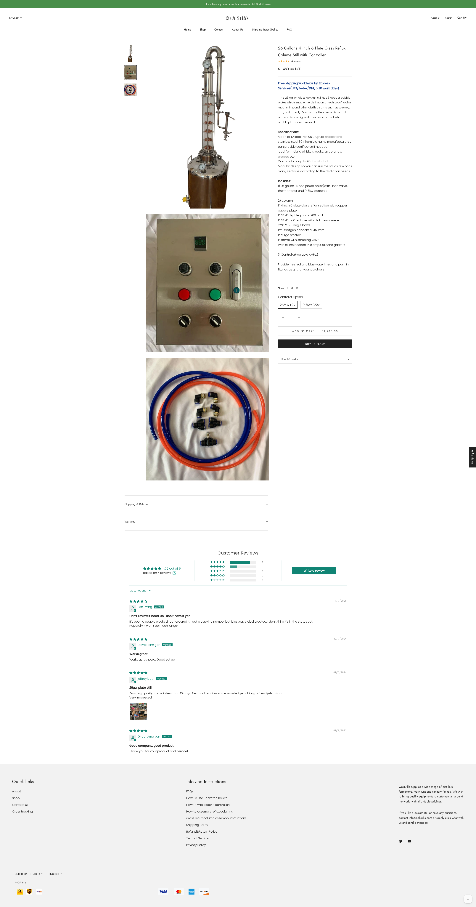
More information (289, 359)
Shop (203, 30)
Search (448, 18)
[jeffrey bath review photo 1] (138, 711)
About (16, 791)
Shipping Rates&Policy (264, 30)
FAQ (289, 30)
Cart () (462, 18)
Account (435, 18)
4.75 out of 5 (172, 568)
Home (187, 30)
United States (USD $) (27, 874)
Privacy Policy (196, 845)
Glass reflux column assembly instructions (216, 818)
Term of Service (197, 838)
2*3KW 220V (311, 305)
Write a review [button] (314, 570)
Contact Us (20, 805)
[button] (217, 562)
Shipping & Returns (136, 504)
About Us (237, 30)
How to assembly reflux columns (209, 811)
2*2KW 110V (287, 305)
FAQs (189, 791)
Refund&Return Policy (201, 831)
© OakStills (20, 882)
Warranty (130, 522)
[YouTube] (409, 841)
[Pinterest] (297, 288)
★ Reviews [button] (472, 457)
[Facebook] (287, 288)
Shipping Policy (197, 825)
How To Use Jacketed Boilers (206, 798)
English (14, 18)
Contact (218, 30)
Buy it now (315, 344)
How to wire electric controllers (208, 805)
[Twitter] (292, 288)
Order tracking (22, 811)
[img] (138, 601)
